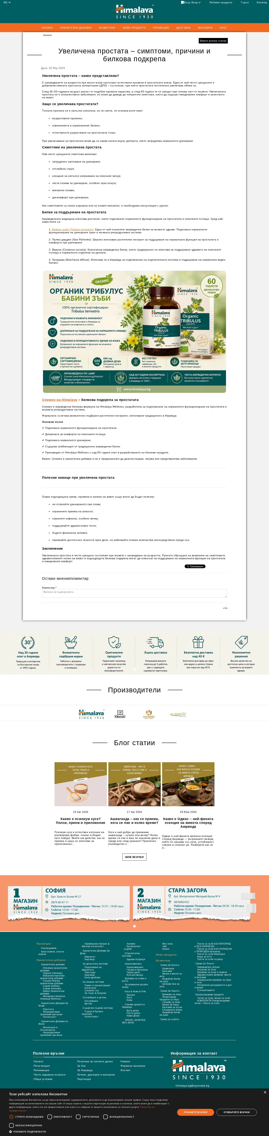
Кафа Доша (133, 1015)
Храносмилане (133, 964)
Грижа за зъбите (169, 1019)
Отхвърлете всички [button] (237, 1112)
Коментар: (49, 587)
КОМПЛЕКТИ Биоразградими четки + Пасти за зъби (212, 1001)
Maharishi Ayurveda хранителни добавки (52, 977)
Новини (125, 1061)
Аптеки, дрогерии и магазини (96, 1074)
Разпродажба (48, 948)
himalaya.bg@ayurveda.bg (192, 1085)
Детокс (88, 1003)
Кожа (129, 1000)
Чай (164, 946)
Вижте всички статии (213, 40)
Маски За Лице (170, 1004)
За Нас (81, 1065)
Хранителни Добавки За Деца (95, 952)
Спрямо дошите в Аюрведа (133, 1005)
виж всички (134, 857)
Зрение (131, 995)
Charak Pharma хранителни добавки (51, 982)
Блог (223, 27)
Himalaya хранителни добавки (53, 969)
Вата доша (133, 1010)
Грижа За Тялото (204, 963)
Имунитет (90, 957)
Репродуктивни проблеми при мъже (51, 1013)
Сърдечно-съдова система (98, 1008)
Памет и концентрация (97, 985)
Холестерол (91, 1016)
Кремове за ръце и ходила (212, 972)
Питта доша (133, 1013)
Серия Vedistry (51, 986)
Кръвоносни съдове (132, 947)
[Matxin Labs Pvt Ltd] (177, 714)
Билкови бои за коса (170, 985)
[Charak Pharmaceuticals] (120, 714)
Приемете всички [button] (195, 1112)
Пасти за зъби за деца (210, 959)
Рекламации (41, 1070)
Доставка (183, 27)
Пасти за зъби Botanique (211, 954)
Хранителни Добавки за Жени (53, 1022)
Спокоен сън (92, 990)
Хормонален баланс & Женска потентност (96, 945)
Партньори (84, 1078)
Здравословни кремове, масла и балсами (213, 976)
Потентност (49, 1017)
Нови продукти (134, 27)
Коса (129, 997)
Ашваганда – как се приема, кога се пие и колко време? (134, 821)
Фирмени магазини (133, 1065)
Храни (165, 949)
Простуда (90, 972)
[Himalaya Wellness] (91, 714)
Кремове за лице (171, 994)
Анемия (131, 944)
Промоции (44, 943)
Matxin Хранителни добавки (52, 992)
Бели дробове (92, 977)
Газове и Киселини (137, 970)
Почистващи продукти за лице (169, 998)
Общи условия (43, 1078)
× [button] (265, 1092)
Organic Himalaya (52, 973)
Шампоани (168, 968)
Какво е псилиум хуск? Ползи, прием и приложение (80, 821)
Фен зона (167, 944)
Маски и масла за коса (171, 975)
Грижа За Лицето (170, 991)
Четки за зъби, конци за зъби (213, 998)
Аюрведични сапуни (208, 967)
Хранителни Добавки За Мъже (53, 1004)
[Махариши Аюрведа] (148, 714)
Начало (47, 27)
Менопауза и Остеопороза (49, 1028)
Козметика (163, 960)
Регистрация (42, 1065)
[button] (90, 1131)
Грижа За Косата (169, 965)
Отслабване (91, 1001)
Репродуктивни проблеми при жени (51, 1033)
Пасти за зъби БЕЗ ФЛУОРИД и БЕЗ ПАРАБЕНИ (213, 945)
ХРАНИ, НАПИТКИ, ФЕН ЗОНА (134, 1021)
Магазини (205, 27)
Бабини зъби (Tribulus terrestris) (73, 229)
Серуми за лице (171, 1002)
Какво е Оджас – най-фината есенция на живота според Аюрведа (188, 822)
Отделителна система (131, 954)
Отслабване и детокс (94, 997)
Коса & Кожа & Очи (135, 991)
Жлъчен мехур (135, 975)
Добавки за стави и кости (134, 979)
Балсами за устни (172, 1007)
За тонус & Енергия (95, 993)
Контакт (125, 1070)
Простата (48, 1009)
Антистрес (90, 988)
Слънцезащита (205, 990)
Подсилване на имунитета (92, 968)
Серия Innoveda (52, 988)
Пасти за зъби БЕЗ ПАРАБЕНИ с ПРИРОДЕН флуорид (213, 950)
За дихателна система (95, 964)
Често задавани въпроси (50, 1074)
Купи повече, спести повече (51, 953)
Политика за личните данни (95, 1061)
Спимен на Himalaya (59, 400)
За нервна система (93, 982)
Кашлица (90, 959)
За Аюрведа (85, 1070)
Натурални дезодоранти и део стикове (213, 986)
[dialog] (134, 1112)
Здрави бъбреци (136, 959)
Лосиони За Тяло (206, 969)
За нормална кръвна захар (135, 985)
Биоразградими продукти (209, 994)
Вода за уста (204, 956)
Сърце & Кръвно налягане (92, 1012)
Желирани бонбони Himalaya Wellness (52, 997)
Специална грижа (172, 1010)
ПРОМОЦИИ (161, 27)
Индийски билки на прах (170, 980)
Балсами (167, 971)
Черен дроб (133, 972)
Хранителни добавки (51, 959)
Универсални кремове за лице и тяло (213, 981)
